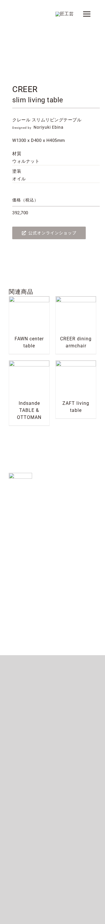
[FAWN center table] (29, 300)
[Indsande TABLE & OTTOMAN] (29, 364)
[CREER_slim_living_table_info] (52, 54)
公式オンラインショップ (52, 233)
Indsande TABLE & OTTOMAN (29, 410)
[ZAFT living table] (76, 364)
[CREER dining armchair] (76, 300)
